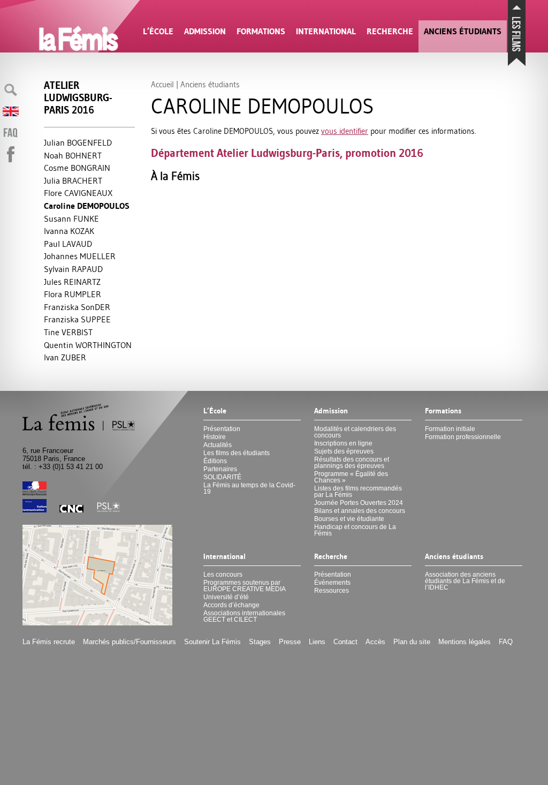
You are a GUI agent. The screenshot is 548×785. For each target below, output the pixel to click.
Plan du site (411, 642)
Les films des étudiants (236, 453)
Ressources (331, 590)
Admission (205, 31)
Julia (73, 180)
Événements (332, 582)
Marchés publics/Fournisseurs (129, 642)
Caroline (87, 206)
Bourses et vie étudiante (349, 519)
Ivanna (69, 230)
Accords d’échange (231, 605)
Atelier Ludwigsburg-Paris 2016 (78, 97)
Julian (78, 142)
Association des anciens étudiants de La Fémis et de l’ (465, 581)
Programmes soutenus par (244, 585)
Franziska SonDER (77, 306)
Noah (73, 155)
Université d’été (226, 597)
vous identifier (344, 131)
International (326, 31)
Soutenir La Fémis (212, 642)
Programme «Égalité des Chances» (351, 477)
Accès (375, 642)
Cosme (77, 167)
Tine (68, 332)
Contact (345, 642)
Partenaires (220, 469)
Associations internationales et (244, 616)
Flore (78, 192)
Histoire (214, 437)
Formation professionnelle (463, 437)
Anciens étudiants (462, 31)
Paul (68, 243)
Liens (317, 642)
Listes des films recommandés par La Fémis (358, 491)
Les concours (222, 574)
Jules (72, 281)
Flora (72, 294)
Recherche (390, 31)
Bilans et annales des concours (359, 511)
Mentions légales (464, 642)
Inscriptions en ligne (343, 443)
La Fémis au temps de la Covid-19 (249, 488)
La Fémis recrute (48, 642)
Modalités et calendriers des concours (355, 432)
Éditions (215, 461)
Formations (261, 31)
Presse (290, 642)
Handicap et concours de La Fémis (355, 530)
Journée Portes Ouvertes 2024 (358, 503)
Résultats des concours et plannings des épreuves (351, 462)
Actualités (217, 445)
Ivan (65, 357)
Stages (260, 642)
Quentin (88, 344)
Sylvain (73, 268)
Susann (71, 218)
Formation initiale (450, 429)
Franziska (77, 319)
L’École (158, 31)
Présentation (221, 429)
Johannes (80, 256)
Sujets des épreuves (344, 451)
